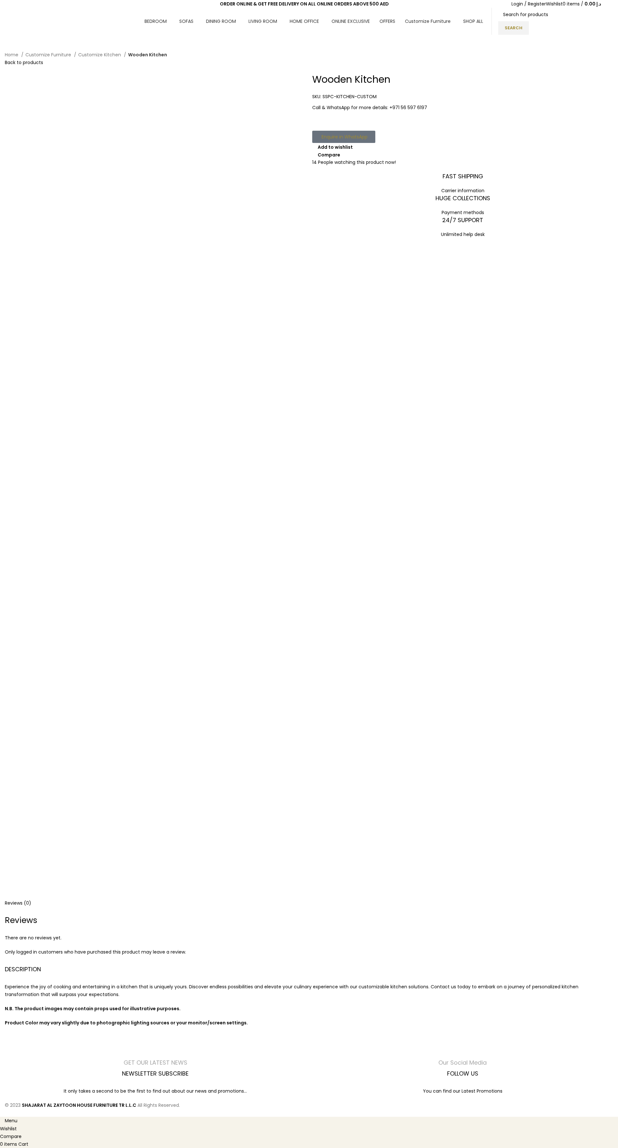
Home (12, 55)
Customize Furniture (48, 55)
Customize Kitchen (100, 55)
